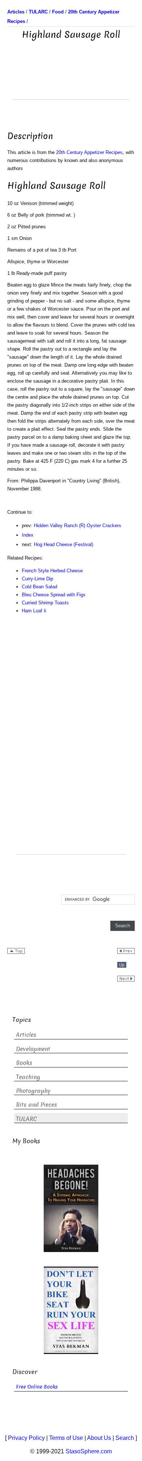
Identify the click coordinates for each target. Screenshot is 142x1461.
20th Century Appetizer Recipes (89, 152)
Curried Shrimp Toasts (45, 602)
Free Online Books (37, 1386)
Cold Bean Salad (39, 586)
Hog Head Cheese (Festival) (63, 544)
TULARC (26, 1119)
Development (33, 1049)
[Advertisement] (71, 81)
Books (24, 1063)
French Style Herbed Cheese (52, 570)
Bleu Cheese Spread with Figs (54, 594)
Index (27, 535)
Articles (26, 1035)
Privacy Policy (26, 1438)
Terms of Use (66, 1438)
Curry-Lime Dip (37, 578)
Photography (33, 1091)
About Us (99, 1438)
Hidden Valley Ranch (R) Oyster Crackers (77, 525)
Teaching (28, 1077)
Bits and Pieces (36, 1105)
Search (124, 1438)
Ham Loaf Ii (34, 610)
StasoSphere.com (89, 1451)
